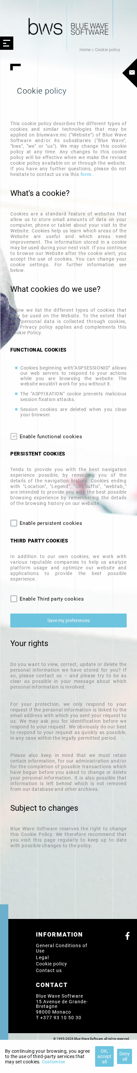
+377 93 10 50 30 (60, 1017)
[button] (68, 620)
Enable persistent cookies (50, 523)
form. (86, 174)
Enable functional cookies (50, 437)
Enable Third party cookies (51, 599)
